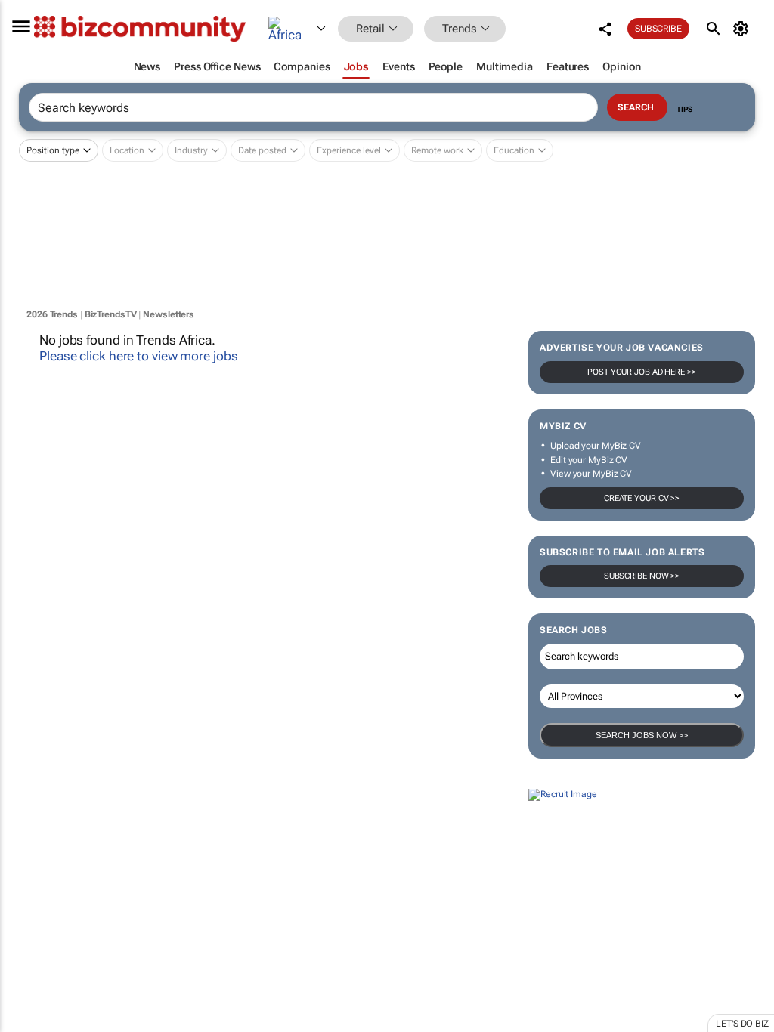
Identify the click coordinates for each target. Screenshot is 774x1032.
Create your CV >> (642, 498)
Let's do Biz (742, 1023)
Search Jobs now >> (642, 735)
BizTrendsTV (111, 314)
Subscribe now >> (642, 576)
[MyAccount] (743, 28)
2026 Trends (52, 314)
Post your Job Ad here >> (641, 372)
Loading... (28, 931)
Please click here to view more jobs (138, 355)
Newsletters (168, 314)
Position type (52, 150)
